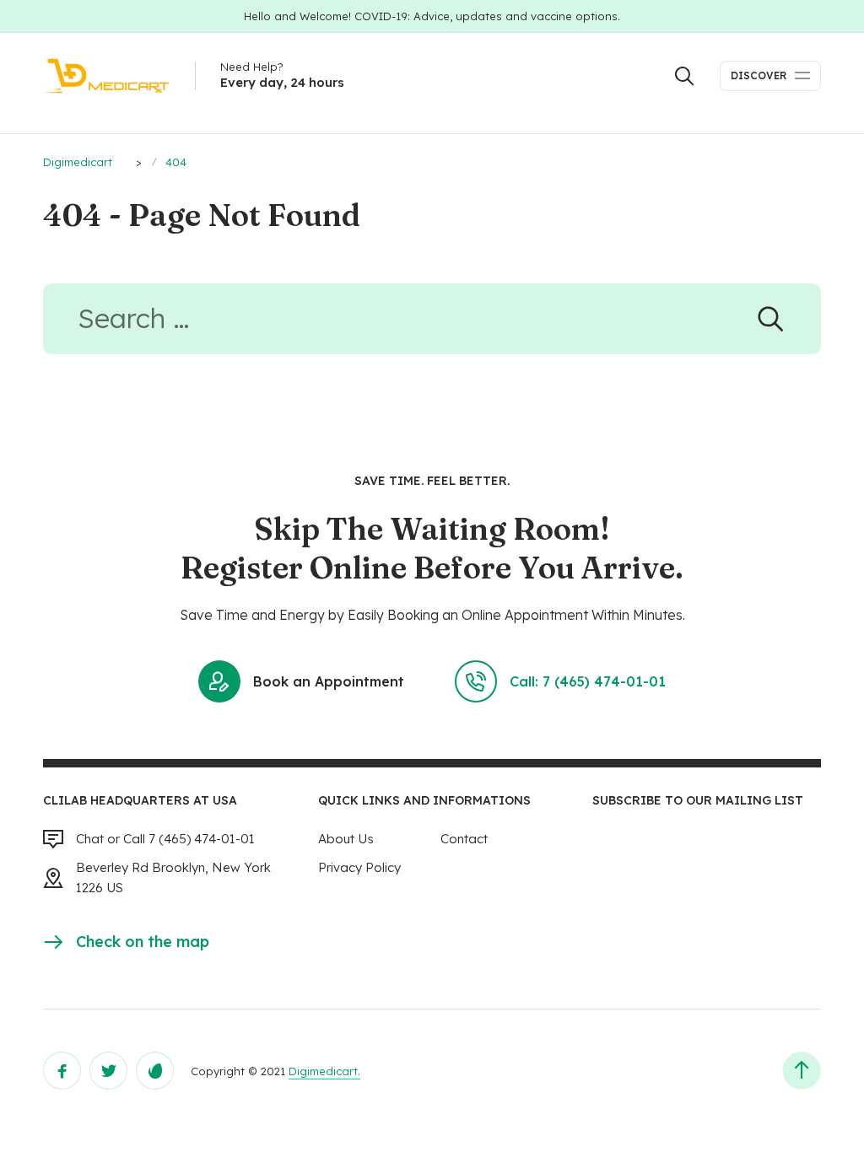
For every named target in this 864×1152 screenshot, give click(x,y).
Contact (464, 839)
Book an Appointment (328, 681)
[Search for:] (432, 323)
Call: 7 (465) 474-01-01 (588, 681)
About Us (346, 839)
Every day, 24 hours (282, 82)
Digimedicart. (324, 1071)
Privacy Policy (359, 867)
